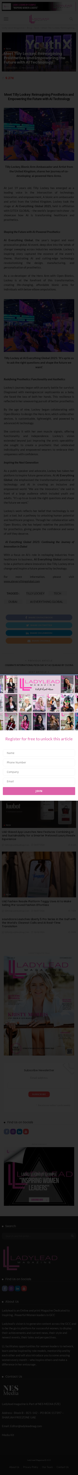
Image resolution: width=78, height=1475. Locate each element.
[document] (39, 737)
